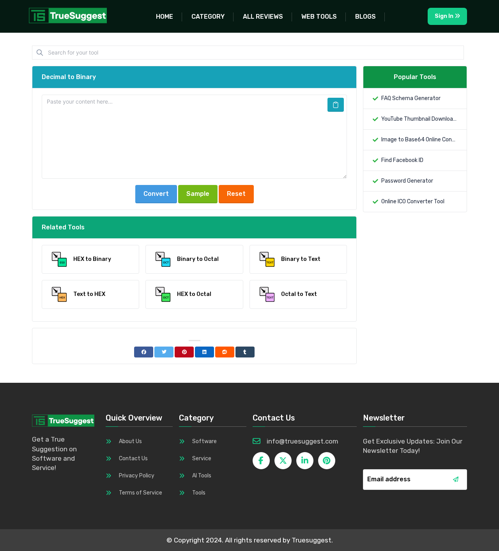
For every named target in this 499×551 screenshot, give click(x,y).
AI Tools (201, 475)
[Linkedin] (204, 352)
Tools (198, 492)
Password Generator (407, 181)
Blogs (365, 16)
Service (201, 458)
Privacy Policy (136, 475)
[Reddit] (224, 352)
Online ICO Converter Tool (412, 201)
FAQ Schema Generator (411, 98)
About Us (130, 441)
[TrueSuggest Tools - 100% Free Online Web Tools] (71, 15)
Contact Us (133, 458)
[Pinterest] (184, 352)
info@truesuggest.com (302, 441)
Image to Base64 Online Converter (419, 139)
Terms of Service (140, 492)
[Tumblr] (245, 352)
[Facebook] (143, 352)
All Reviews (263, 16)
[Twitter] (163, 352)
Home (164, 16)
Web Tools (319, 16)
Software (204, 441)
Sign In (445, 16)
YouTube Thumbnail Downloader (419, 119)
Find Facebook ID (402, 160)
